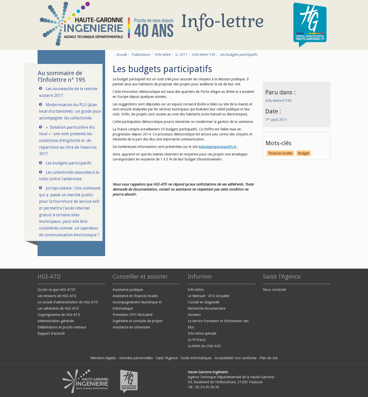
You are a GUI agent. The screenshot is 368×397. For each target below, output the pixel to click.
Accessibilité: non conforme (235, 358)
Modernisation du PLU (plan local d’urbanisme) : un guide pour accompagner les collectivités (70, 111)
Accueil (121, 55)
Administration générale (56, 321)
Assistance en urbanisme (131, 327)
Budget (303, 153)
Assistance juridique (128, 290)
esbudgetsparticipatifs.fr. (218, 147)
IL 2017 (181, 55)
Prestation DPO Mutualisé (132, 315)
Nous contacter (274, 290)
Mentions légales (103, 358)
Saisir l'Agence (166, 358)
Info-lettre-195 (203, 55)
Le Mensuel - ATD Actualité (208, 296)
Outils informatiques (196, 358)
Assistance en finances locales (135, 296)
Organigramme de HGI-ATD (59, 315)
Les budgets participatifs (68, 163)
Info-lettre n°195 (278, 101)
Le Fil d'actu (197, 340)
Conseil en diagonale (203, 302)
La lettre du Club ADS (204, 346)
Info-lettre (163, 55)
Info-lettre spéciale (202, 333)
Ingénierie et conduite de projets (137, 321)
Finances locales (280, 153)
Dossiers (194, 315)
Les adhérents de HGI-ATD (58, 308)
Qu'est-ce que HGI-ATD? (57, 290)
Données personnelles (136, 358)
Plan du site (269, 358)
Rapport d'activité (51, 333)
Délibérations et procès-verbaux (62, 327)
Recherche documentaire (206, 308)
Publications (141, 55)
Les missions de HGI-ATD (57, 296)
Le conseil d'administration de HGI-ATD (68, 302)
